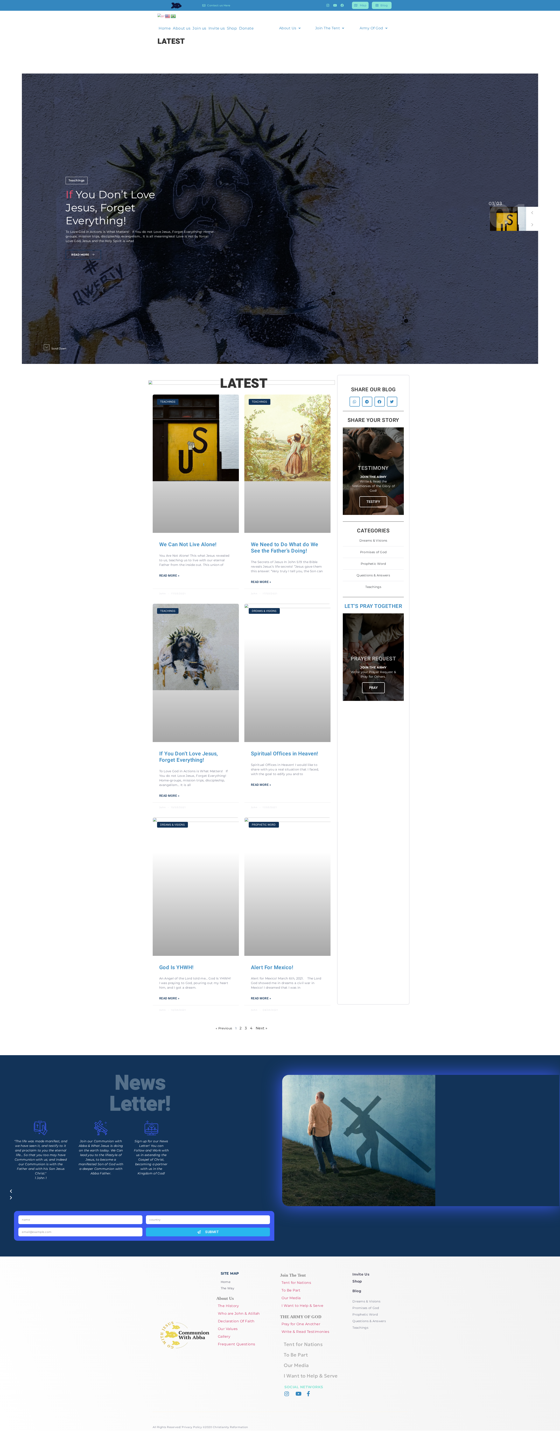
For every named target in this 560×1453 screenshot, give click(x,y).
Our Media (291, 1298)
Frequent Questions (236, 1344)
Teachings (76, 186)
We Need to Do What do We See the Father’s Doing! (284, 548)
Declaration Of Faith (236, 1321)
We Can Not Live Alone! (188, 544)
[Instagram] (328, 5)
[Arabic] (161, 16)
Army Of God (371, 28)
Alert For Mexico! (272, 967)
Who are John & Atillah (239, 1313)
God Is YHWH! (176, 967)
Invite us (216, 28)
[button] (532, 213)
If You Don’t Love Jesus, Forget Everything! (188, 757)
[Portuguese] (173, 16)
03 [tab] (491, 203)
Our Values (228, 1329)
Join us (199, 28)
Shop (232, 28)
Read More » (169, 575)
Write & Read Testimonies (305, 1332)
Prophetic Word (373, 564)
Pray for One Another (301, 1324)
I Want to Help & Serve (302, 1306)
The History (228, 1306)
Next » (262, 1028)
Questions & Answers (373, 575)
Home (165, 28)
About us (181, 28)
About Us (287, 28)
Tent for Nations (296, 1283)
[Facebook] (342, 5)
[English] (168, 16)
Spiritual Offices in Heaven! (284, 754)
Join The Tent (327, 28)
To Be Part (291, 1290)
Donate (246, 28)
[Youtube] (335, 5)
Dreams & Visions (373, 540)
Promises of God (373, 552)
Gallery (224, 1336)
